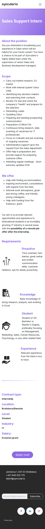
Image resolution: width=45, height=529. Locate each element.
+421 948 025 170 (15, 475)
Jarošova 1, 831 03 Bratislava (21, 471)
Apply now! (23, 454)
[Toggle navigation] (40, 4)
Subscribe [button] (35, 496)
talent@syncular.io (15, 478)
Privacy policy (8, 520)
